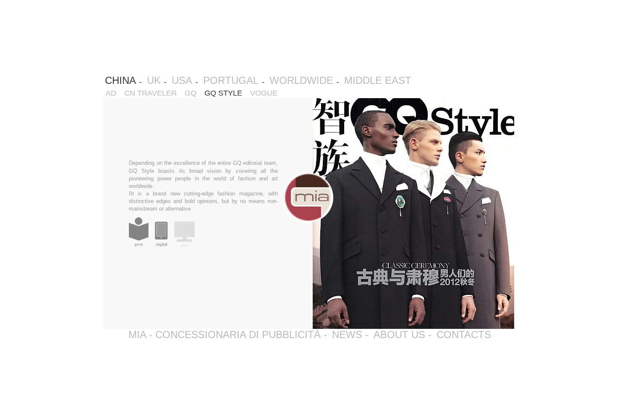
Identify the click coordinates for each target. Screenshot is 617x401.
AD (113, 93)
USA (182, 80)
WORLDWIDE (301, 80)
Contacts (464, 334)
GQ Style (225, 93)
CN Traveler (152, 93)
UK (154, 80)
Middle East (377, 80)
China (120, 80)
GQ (193, 93)
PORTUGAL (231, 80)
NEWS (347, 334)
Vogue (266, 93)
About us (399, 334)
